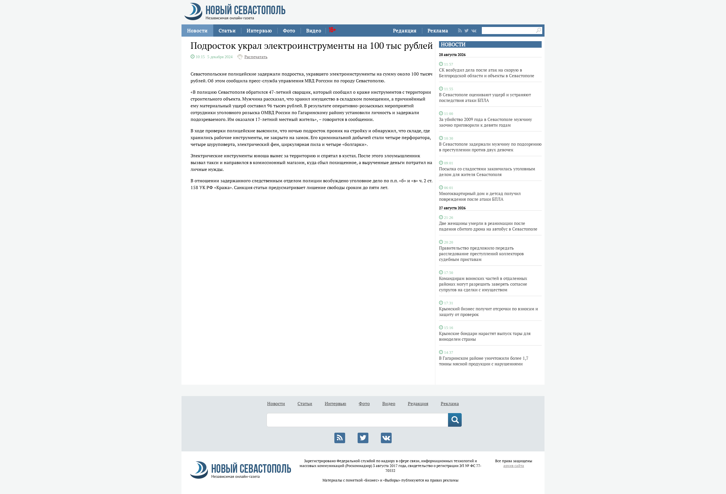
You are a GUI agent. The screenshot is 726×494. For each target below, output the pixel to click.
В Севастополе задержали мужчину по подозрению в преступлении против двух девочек (490, 146)
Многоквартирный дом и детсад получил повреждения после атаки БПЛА (480, 196)
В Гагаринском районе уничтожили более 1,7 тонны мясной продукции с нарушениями (483, 361)
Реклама (438, 30)
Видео (313, 30)
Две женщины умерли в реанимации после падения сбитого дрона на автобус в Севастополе (488, 226)
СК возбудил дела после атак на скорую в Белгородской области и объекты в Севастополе (486, 72)
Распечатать (255, 56)
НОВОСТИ (453, 44)
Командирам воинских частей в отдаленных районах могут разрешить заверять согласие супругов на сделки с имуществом (483, 283)
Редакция (405, 30)
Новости (197, 30)
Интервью (259, 30)
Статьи (227, 30)
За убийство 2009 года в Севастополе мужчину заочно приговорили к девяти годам (485, 122)
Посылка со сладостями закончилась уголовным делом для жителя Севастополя (487, 171)
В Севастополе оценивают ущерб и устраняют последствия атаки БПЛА (485, 97)
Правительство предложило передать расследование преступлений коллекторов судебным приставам (481, 253)
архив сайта (513, 465)
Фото (289, 30)
